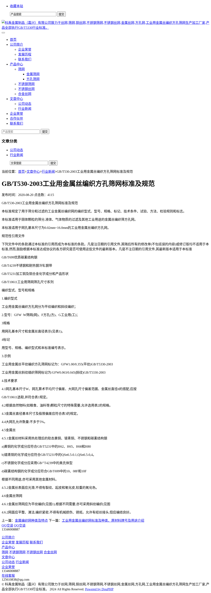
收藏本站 (16, 6)
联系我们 (24, 59)
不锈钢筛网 (26, 84)
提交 (45, 131)
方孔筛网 (33, 79)
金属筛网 (33, 74)
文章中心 (16, 99)
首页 (13, 39)
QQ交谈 (7, 525)
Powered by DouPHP (99, 589)
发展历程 (24, 54)
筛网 (21, 69)
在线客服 (8, 575)
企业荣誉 (24, 49)
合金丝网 (24, 94)
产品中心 (16, 64)
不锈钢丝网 (26, 89)
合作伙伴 (16, 118)
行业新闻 (24, 108)
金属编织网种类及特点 (31, 520)
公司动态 (24, 103)
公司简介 (16, 44)
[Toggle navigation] (3, 32)
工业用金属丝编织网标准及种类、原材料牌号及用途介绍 (103, 520)
